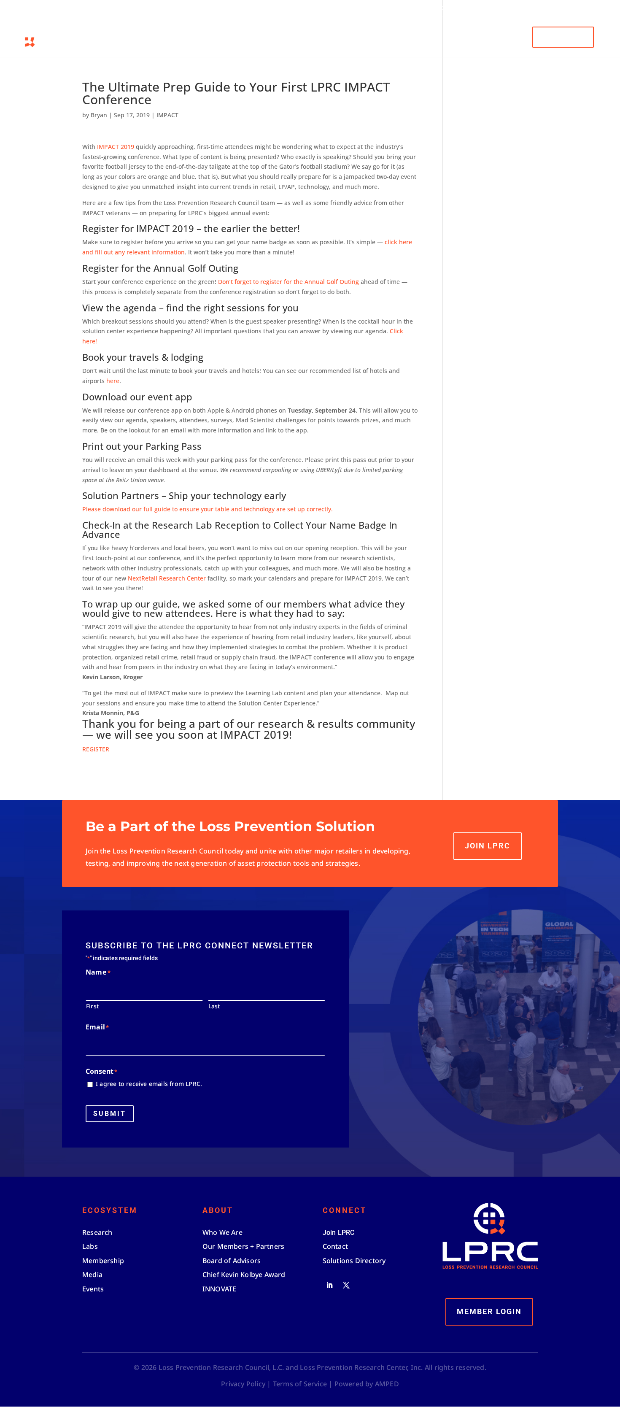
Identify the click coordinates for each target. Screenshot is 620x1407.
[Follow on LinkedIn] (329, 1285)
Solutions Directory (425, 8)
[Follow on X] (346, 1285)
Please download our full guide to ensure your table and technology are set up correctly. (207, 509)
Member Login (480, 8)
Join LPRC (487, 845)
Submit (109, 1114)
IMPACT (167, 115)
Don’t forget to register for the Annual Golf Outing (288, 282)
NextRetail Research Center (167, 578)
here (112, 381)
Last (214, 1006)
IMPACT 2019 (114, 147)
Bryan (99, 115)
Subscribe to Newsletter (543, 8)
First (92, 1006)
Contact (596, 8)
